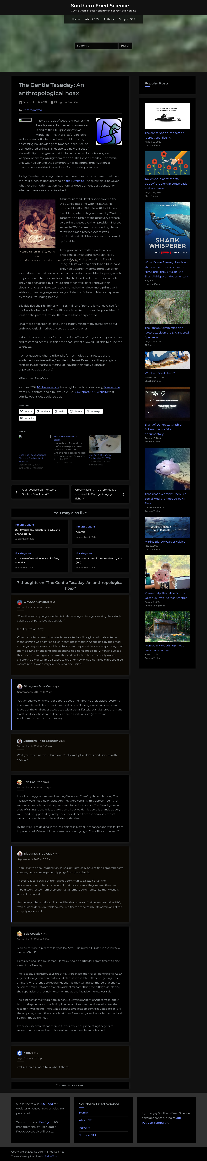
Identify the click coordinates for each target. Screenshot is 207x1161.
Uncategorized (32, 110)
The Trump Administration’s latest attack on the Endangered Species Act (167, 332)
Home (76, 19)
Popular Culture (24, 524)
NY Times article (48, 387)
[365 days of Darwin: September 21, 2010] (105, 444)
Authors (109, 19)
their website (75, 180)
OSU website (99, 391)
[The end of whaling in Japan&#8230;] (71, 449)
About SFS (92, 19)
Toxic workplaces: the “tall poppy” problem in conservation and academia (167, 183)
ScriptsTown (51, 1156)
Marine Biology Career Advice (165, 541)
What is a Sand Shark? (160, 373)
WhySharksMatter (36, 602)
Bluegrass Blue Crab (67, 102)
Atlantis (80, 531)
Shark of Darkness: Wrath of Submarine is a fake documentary (163, 429)
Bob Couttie (32, 933)
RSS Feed (46, 1104)
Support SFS (127, 19)
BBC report (81, 391)
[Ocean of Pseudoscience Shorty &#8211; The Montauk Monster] (35, 444)
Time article (112, 387)
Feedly (44, 1122)
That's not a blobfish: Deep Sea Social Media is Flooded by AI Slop (165, 498)
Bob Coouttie (32, 782)
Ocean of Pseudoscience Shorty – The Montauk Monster (32, 458)
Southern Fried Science (100, 5)
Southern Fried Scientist (40, 740)
